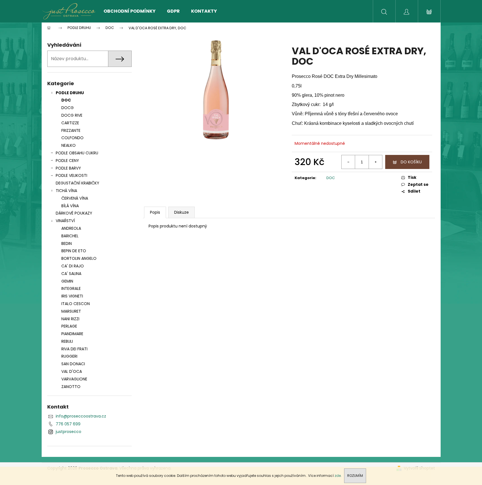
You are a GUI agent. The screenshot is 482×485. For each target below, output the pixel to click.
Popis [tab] (155, 212)
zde (338, 475)
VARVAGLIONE (74, 379)
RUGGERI (69, 356)
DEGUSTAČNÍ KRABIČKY (77, 183)
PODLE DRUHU (70, 93)
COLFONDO (72, 138)
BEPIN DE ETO (73, 251)
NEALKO (68, 145)
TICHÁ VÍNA (66, 190)
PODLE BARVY (68, 168)
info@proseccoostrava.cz (81, 416)
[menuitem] (129, 11)
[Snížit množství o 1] (348, 162)
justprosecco (68, 431)
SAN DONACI (73, 364)
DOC (66, 100)
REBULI (67, 341)
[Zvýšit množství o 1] (375, 162)
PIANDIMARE (72, 334)
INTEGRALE (71, 288)
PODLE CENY (67, 160)
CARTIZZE (70, 123)
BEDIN (66, 243)
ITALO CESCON (75, 303)
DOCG (67, 107)
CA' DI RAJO (72, 266)
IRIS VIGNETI (72, 296)
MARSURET (71, 311)
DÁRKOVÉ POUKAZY (74, 213)
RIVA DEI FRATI (74, 349)
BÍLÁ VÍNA (70, 206)
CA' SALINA (71, 273)
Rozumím (355, 475)
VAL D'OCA (71, 371)
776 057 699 (68, 424)
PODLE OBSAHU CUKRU (77, 153)
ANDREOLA (71, 228)
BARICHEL (70, 236)
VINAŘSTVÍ (65, 221)
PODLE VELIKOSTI (71, 175)
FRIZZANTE (70, 130)
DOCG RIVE (71, 115)
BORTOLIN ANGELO (79, 258)
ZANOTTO (70, 386)
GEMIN (67, 281)
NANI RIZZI (70, 319)
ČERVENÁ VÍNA (74, 198)
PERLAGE (69, 326)
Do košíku (411, 162)
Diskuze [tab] (181, 212)
